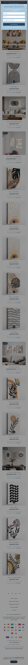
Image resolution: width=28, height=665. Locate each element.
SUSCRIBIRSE (14, 24)
